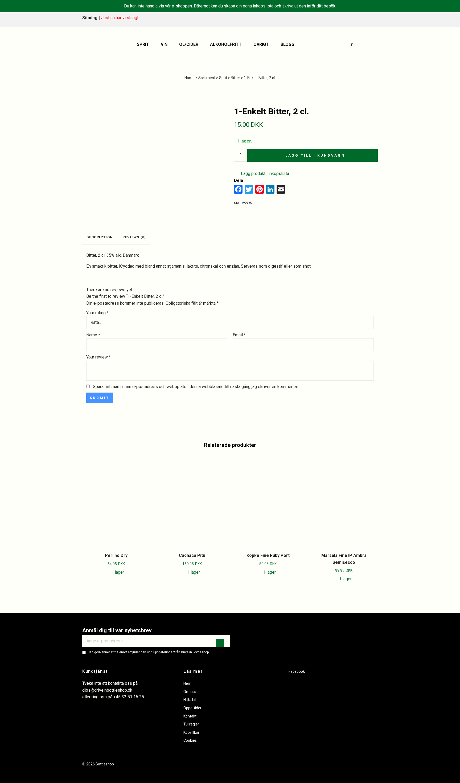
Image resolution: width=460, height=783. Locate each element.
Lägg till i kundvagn (315, 155)
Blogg (287, 44)
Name (93, 334)
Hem (187, 683)
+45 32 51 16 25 (128, 696)
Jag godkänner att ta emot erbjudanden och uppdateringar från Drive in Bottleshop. (149, 652)
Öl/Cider (188, 44)
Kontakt (189, 716)
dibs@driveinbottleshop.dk (107, 690)
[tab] (99, 237)
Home (189, 78)
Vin (164, 44)
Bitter (235, 78)
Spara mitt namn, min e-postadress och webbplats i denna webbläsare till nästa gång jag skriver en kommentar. (196, 386)
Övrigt (261, 44)
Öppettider (192, 708)
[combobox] (230, 322)
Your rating (97, 312)
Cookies (190, 740)
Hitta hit (189, 700)
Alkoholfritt (226, 44)
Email (239, 334)
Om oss (189, 692)
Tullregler (191, 724)
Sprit (143, 44)
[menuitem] (145, 44)
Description (100, 237)
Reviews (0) (134, 237)
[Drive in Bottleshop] (95, 44)
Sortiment (206, 78)
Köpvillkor (191, 732)
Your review (98, 357)
